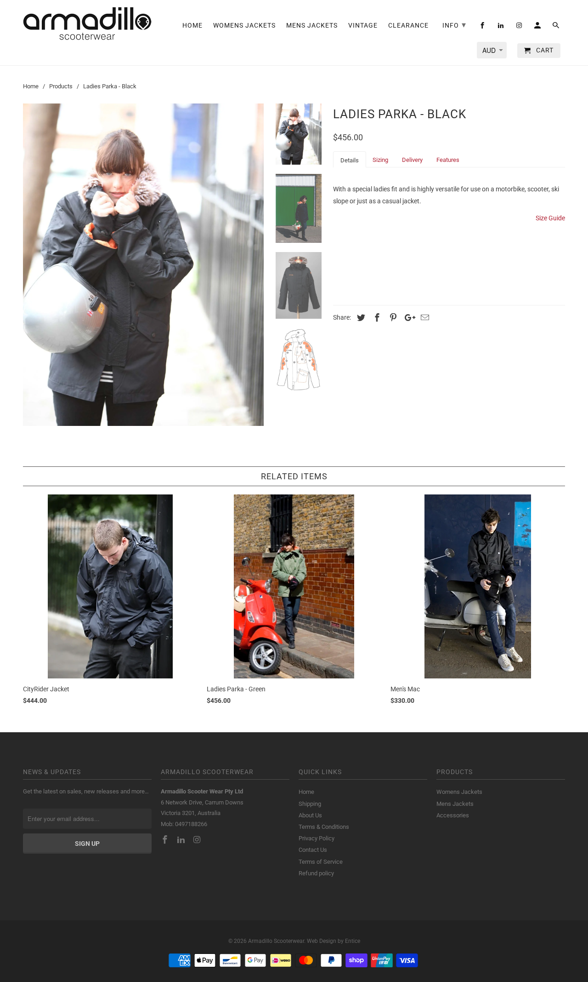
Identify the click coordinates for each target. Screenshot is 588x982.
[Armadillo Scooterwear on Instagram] (198, 839)
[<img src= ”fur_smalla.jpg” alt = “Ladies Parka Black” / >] (143, 264)
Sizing (380, 159)
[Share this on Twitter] (359, 317)
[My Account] (538, 27)
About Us (310, 815)
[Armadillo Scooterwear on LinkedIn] (182, 839)
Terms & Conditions (324, 826)
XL (422, 238)
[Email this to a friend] (423, 317)
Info (454, 24)
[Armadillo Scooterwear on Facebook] (166, 839)
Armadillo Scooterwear (276, 941)
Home (306, 791)
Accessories (452, 815)
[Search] (556, 27)
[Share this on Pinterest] (391, 317)
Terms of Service (321, 861)
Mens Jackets (455, 803)
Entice (352, 941)
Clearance (408, 25)
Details (349, 160)
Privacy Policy (316, 838)
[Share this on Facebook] (375, 317)
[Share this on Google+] (407, 317)
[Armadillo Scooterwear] (87, 23)
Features (447, 159)
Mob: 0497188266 (184, 824)
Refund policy (316, 873)
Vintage (363, 25)
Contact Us (313, 849)
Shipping (310, 803)
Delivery (412, 159)
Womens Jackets (459, 791)
